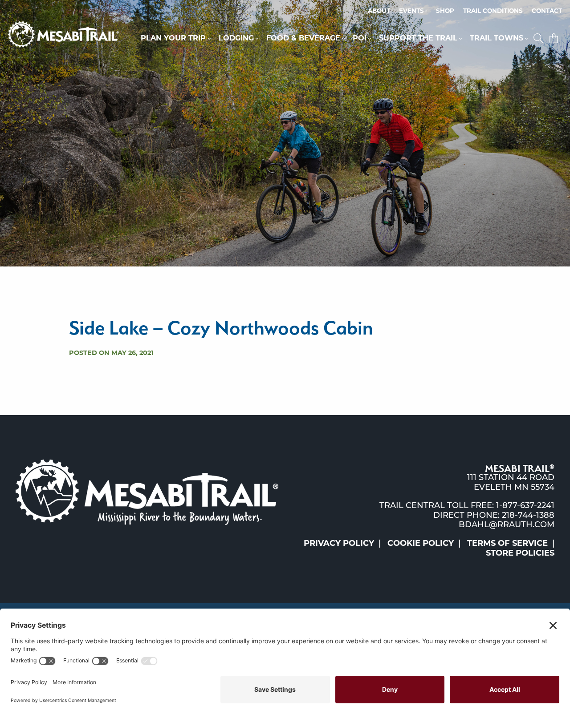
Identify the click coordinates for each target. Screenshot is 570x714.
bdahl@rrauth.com (506, 525)
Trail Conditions (493, 11)
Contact (547, 11)
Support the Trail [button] (418, 38)
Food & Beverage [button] (303, 38)
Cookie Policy (420, 544)
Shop (445, 11)
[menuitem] (379, 12)
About (379, 11)
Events (411, 11)
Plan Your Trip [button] (173, 38)
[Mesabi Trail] (63, 35)
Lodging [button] (236, 38)
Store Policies (520, 554)
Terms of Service (507, 544)
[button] (539, 39)
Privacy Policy (339, 544)
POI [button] (359, 38)
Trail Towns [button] (496, 38)
